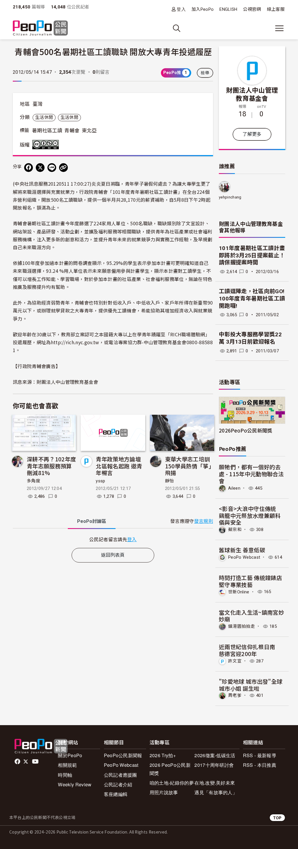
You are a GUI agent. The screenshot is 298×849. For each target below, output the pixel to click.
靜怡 (169, 481)
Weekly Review (74, 784)
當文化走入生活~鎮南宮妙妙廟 (251, 615)
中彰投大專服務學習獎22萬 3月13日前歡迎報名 (250, 338)
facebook (18, 761)
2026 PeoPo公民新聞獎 (170, 769)
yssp (100, 481)
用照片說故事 (164, 792)
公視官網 (252, 9)
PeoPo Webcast (244, 557)
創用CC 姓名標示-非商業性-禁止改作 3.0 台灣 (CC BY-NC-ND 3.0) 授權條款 (46, 144)
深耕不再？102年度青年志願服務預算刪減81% (51, 466)
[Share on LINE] (51, 167)
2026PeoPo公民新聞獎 (245, 430)
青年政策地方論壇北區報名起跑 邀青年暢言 (119, 466)
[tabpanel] (113, 539)
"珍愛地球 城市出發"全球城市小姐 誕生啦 (250, 684)
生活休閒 (44, 117)
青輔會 (71, 130)
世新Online (238, 591)
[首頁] (40, 28)
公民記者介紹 (118, 784)
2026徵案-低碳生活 (214, 755)
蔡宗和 (235, 529)
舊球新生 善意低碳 (242, 550)
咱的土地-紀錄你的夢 (172, 782)
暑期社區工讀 (47, 130)
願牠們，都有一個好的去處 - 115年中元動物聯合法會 (251, 474)
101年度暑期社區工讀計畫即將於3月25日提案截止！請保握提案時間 (252, 255)
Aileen (234, 488)
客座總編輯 (116, 794)
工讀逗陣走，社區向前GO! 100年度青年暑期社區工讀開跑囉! (252, 298)
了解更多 (251, 134)
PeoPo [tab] (91, 521)
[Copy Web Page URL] (63, 167)
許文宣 (235, 661)
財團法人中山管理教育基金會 (252, 94)
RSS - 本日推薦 (259, 765)
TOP (277, 817)
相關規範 (67, 765)
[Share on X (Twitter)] (40, 167)
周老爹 (235, 695)
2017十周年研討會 (214, 765)
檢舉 (205, 73)
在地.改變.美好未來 (214, 782)
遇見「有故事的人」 (215, 792)
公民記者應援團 (120, 774)
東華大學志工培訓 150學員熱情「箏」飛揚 (190, 466)
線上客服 (276, 9)
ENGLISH (228, 9)
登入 (181, 9)
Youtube (36, 761)
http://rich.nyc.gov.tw (75, 342)
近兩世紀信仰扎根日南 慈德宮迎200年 (250, 650)
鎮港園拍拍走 (241, 626)
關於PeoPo (70, 755)
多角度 (33, 481)
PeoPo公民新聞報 (123, 755)
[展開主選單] (279, 28)
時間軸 (65, 774)
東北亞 (89, 130)
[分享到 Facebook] (28, 167)
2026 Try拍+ (163, 755)
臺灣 (38, 104)
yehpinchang (230, 197)
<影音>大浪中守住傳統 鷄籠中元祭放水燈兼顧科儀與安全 (250, 515)
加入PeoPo (202, 9)
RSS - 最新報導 (259, 755)
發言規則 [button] (203, 521)
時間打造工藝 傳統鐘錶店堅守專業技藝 (250, 581)
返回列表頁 (113, 555)
